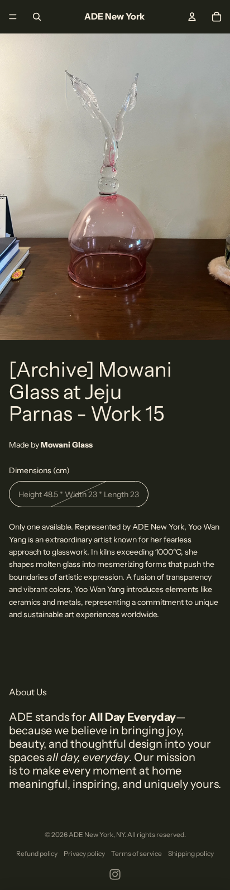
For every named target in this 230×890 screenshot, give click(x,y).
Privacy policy (84, 853)
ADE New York (91, 834)
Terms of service (136, 853)
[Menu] (13, 17)
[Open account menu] (192, 16)
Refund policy (37, 853)
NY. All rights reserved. (151, 834)
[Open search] (37, 16)
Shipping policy (191, 853)
